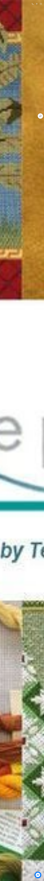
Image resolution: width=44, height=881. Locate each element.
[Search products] (40, 116)
